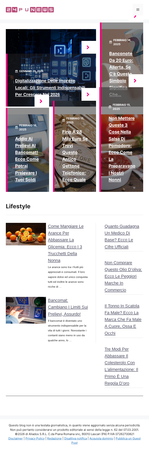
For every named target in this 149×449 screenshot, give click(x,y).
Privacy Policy (35, 438)
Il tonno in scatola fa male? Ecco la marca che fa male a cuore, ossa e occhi (123, 319)
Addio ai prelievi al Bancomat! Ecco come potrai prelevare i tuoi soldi (27, 159)
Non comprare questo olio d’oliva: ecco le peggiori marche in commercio (123, 276)
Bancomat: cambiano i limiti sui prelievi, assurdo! (68, 307)
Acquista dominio (101, 438)
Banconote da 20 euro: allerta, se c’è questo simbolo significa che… (121, 74)
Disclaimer (15, 438)
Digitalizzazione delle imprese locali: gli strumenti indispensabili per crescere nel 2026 (50, 87)
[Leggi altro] (88, 47)
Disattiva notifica (75, 438)
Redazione (54, 438)
